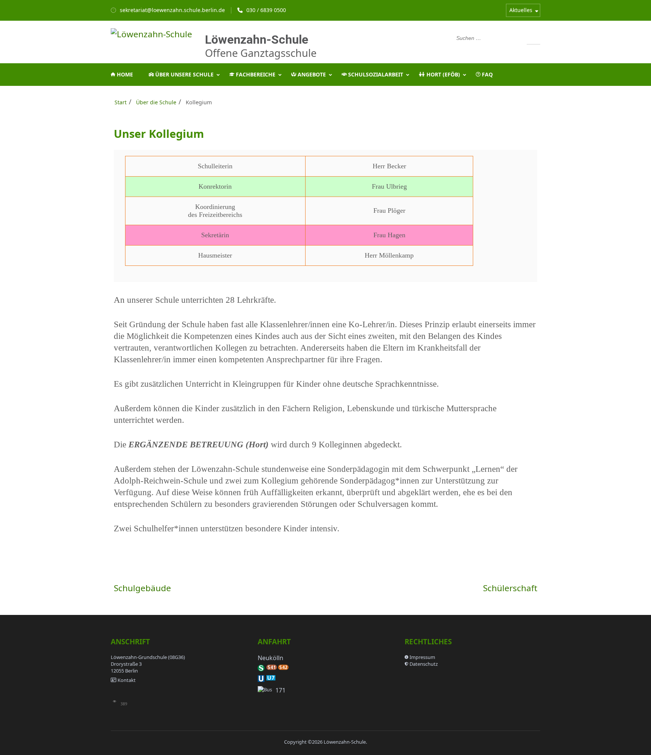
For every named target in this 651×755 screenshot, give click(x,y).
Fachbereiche (254, 74)
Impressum (422, 657)
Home (124, 74)
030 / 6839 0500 (266, 10)
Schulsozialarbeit (375, 74)
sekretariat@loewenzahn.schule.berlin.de (172, 10)
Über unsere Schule (184, 74)
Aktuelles (520, 10)
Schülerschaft (510, 588)
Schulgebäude (142, 588)
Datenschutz (424, 663)
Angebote (311, 74)
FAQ (486, 74)
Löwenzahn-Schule (256, 39)
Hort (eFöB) (442, 74)
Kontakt (127, 680)
